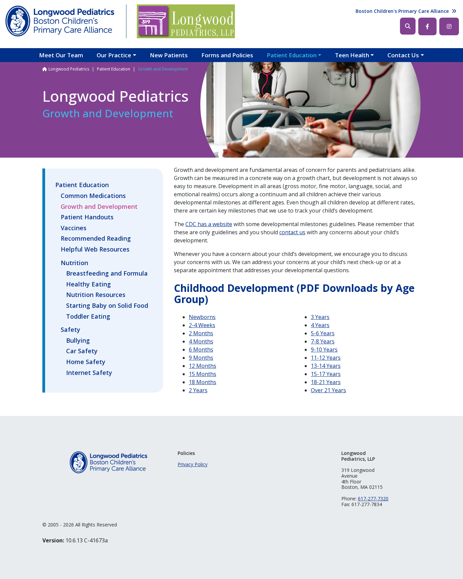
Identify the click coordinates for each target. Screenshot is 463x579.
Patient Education (292, 55)
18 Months (202, 382)
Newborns (202, 317)
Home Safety (85, 362)
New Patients (169, 55)
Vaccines (73, 228)
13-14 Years (326, 366)
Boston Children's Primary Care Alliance (402, 11)
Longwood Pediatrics (68, 69)
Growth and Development (99, 207)
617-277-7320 (373, 498)
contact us (292, 232)
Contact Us (403, 55)
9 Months (201, 357)
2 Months (201, 333)
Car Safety (82, 351)
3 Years (320, 317)
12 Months (202, 366)
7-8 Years (323, 341)
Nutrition (74, 263)
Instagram (449, 26)
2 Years (198, 390)
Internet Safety (89, 373)
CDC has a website (208, 224)
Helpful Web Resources (95, 249)
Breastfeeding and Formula (107, 273)
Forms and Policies (227, 55)
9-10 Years (324, 349)
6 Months (201, 349)
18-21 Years (326, 382)
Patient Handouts (87, 217)
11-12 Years (326, 357)
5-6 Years (323, 333)
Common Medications (93, 196)
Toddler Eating (88, 316)
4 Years (320, 325)
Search (408, 26)
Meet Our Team (61, 55)
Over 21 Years (328, 390)
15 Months (202, 374)
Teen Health (352, 55)
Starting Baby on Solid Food (107, 306)
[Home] (60, 21)
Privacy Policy (192, 464)
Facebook (427, 26)
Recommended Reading (96, 238)
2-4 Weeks (202, 325)
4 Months (201, 341)
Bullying (78, 340)
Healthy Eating (88, 284)
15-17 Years (326, 374)
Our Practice (114, 55)
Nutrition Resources (95, 295)
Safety (70, 329)
